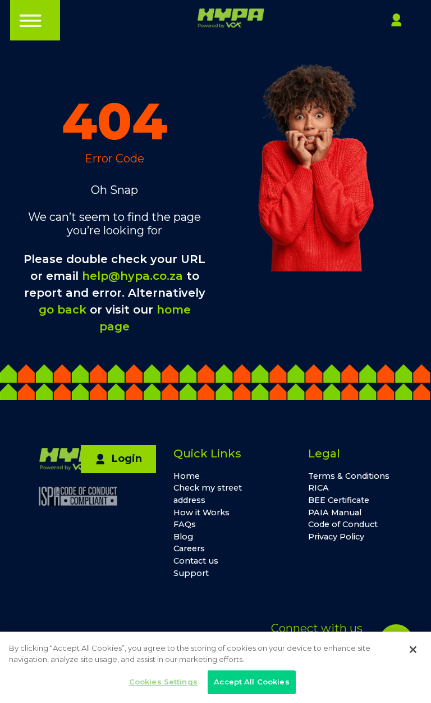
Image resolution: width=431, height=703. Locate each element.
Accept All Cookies (251, 681)
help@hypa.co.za (132, 276)
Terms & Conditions (348, 476)
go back (62, 309)
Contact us (195, 561)
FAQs (184, 524)
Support (191, 573)
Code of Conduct (343, 524)
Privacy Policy (336, 537)
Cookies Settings (163, 681)
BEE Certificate (338, 500)
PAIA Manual (334, 512)
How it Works (201, 512)
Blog (183, 537)
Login (127, 458)
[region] (215, 667)
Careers (189, 548)
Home (186, 476)
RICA (318, 488)
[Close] (413, 649)
